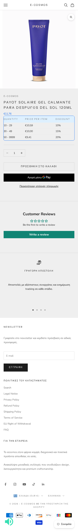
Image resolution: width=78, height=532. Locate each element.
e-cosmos (11, 96)
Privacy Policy (11, 399)
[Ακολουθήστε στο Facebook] (5, 484)
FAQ (6, 429)
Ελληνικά (54, 495)
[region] (39, 282)
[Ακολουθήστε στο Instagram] (15, 484)
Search (7, 387)
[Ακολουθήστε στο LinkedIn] (43, 484)
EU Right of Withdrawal (17, 423)
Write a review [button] (39, 235)
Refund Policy (11, 405)
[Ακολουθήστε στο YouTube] (24, 484)
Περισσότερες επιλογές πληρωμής (39, 186)
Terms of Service (13, 417)
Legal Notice (11, 393)
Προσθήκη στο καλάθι (39, 166)
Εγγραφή (15, 367)
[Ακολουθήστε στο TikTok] (34, 484)
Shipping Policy (12, 411)
